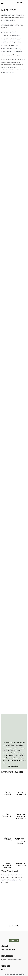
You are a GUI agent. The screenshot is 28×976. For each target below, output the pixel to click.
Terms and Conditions (8, 950)
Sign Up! (4, 959)
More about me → (14, 766)
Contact (3, 969)
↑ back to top (14, 940)
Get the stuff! (14, 926)
